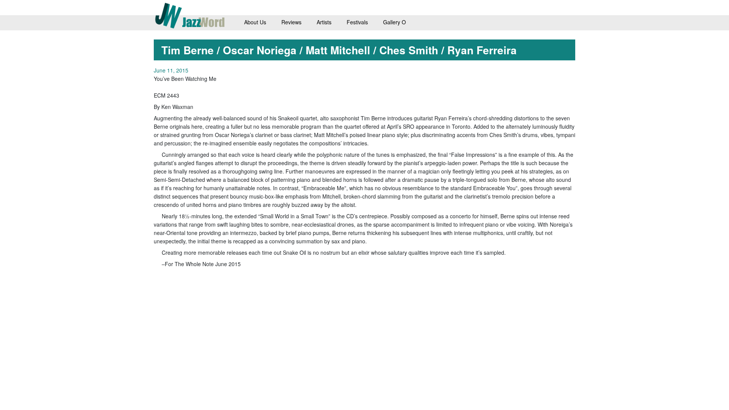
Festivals (357, 22)
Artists (324, 22)
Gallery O (394, 22)
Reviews (291, 22)
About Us (255, 22)
